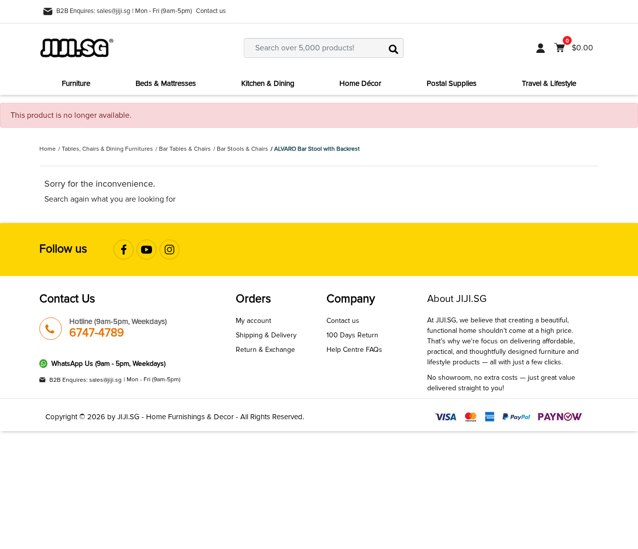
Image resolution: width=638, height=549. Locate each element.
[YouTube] (147, 250)
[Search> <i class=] (394, 48)
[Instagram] (169, 250)
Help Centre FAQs (354, 349)
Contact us (211, 11)
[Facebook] (124, 250)
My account (253, 320)
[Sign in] (540, 48)
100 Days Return (352, 335)
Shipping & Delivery (266, 335)
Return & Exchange (265, 349)
